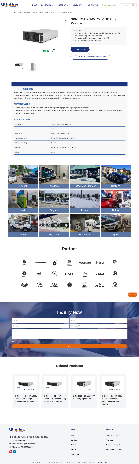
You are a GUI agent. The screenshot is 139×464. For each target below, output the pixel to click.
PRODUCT (61, 5)
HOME (34, 5)
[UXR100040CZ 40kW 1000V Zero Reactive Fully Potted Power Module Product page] (55, 384)
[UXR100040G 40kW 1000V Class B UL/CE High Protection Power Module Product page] (26, 384)
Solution (74, 440)
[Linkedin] (14, 451)
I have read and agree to (38, 342)
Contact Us (75, 454)
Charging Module (37, 12)
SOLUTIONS (46, 5)
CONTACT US (93, 5)
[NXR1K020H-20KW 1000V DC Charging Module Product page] (84, 384)
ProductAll (27, 12)
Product (20, 12)
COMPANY (76, 5)
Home (14, 12)
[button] (80, 49)
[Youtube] (10, 451)
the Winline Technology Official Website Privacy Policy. (47, 342)
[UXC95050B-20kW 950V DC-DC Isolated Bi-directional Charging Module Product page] (113, 384)
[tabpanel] (69, 121)
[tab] (69, 84)
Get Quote (132, 294)
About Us (74, 449)
